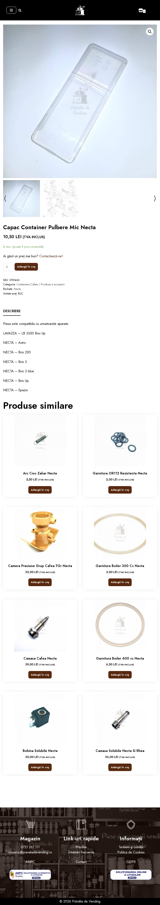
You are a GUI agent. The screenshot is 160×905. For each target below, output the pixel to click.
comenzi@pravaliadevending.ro (30, 852)
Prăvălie (81, 847)
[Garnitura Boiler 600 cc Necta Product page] (120, 625)
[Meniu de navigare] (11, 10)
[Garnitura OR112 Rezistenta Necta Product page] (120, 440)
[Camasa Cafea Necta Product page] (40, 625)
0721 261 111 (30, 847)
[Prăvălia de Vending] (80, 10)
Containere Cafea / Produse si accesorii (40, 284)
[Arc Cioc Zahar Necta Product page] (40, 440)
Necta (17, 289)
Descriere (12, 311)
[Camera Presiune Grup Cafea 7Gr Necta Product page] (40, 533)
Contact (81, 861)
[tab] (12, 311)
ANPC (30, 861)
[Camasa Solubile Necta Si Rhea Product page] (120, 718)
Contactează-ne (50, 256)
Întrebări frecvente (81, 852)
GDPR (131, 861)
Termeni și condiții (131, 847)
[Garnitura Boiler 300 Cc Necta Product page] (120, 533)
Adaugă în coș (26, 267)
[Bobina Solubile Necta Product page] (40, 718)
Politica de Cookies (131, 852)
